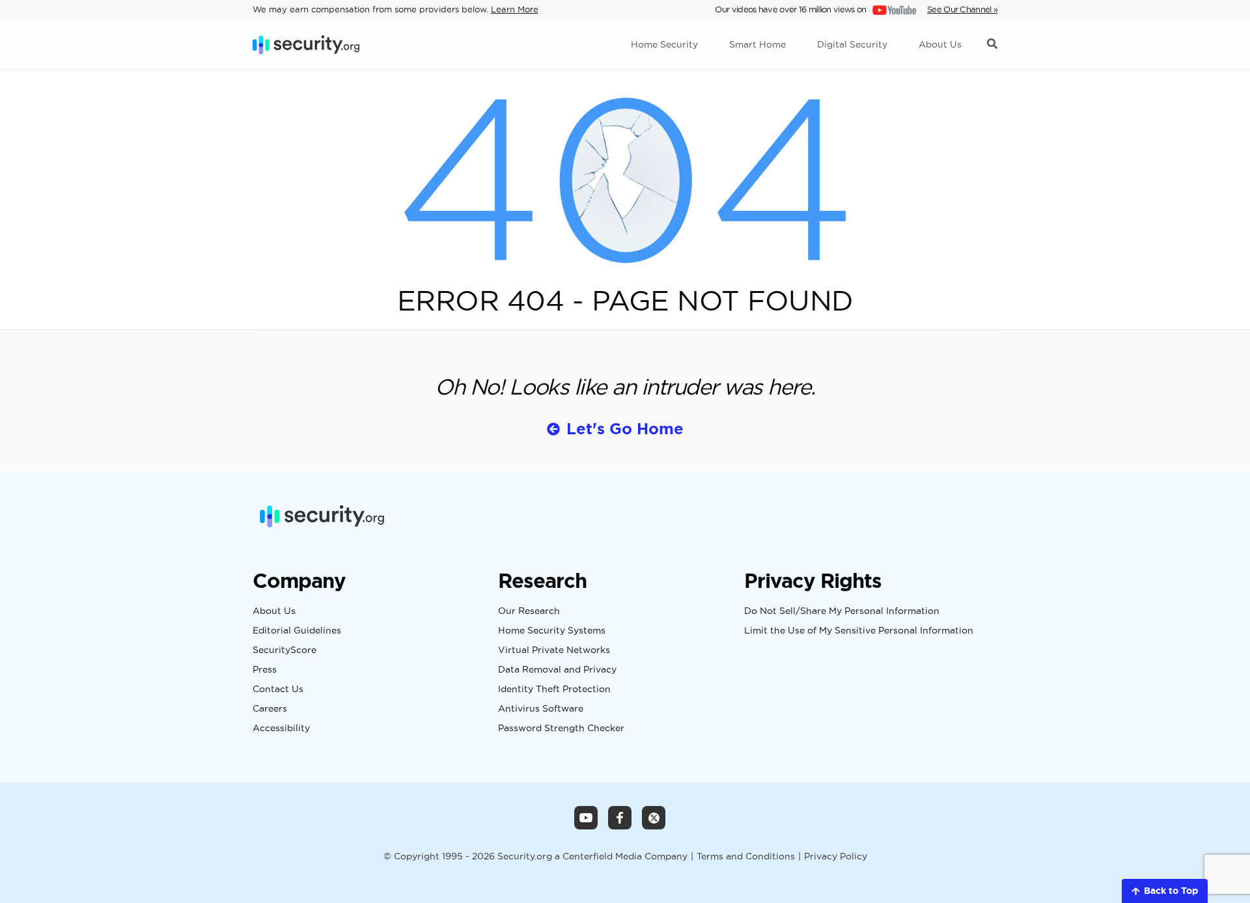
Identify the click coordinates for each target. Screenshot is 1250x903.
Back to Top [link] (1171, 890)
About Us (274, 611)
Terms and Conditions (746, 856)
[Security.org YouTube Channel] (586, 817)
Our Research (529, 611)
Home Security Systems (551, 630)
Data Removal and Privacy (557, 669)
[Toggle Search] (992, 44)
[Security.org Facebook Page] (620, 817)
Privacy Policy (835, 856)
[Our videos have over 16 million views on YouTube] (893, 9)
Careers (270, 709)
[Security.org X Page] (653, 817)
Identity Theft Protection (554, 689)
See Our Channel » (962, 9)
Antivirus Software (540, 709)
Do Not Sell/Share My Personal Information (841, 611)
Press (265, 669)
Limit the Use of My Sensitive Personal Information (858, 630)
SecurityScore (284, 650)
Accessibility (281, 728)
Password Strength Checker (561, 728)
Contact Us (278, 689)
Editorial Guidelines (297, 630)
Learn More (514, 9)
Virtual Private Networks (554, 650)
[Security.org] (306, 45)
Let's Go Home (625, 429)
